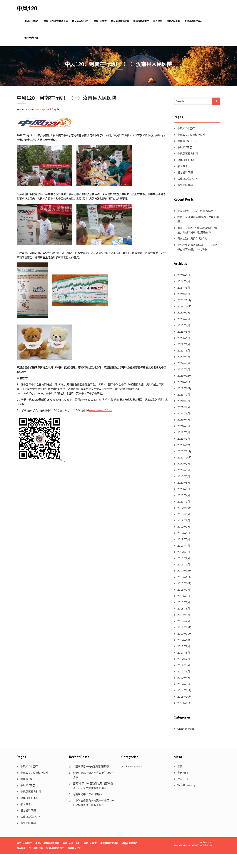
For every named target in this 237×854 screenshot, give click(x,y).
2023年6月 (183, 325)
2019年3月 (183, 551)
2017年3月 (183, 684)
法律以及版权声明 (193, 21)
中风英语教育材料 (120, 21)
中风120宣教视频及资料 (56, 21)
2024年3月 (183, 287)
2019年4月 (183, 545)
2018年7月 (183, 602)
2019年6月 (183, 533)
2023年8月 (183, 312)
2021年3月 (183, 426)
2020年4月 (183, 495)
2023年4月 (183, 337)
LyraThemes (206, 845)
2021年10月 (184, 388)
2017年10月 (184, 640)
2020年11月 (184, 451)
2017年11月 (184, 633)
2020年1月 (183, 501)
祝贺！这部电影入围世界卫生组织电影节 (198, 219)
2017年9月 (183, 646)
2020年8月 (183, 470)
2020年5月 (183, 488)
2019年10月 (184, 507)
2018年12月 (184, 570)
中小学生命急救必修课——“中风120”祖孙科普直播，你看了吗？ (198, 247)
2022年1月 (183, 369)
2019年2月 (183, 558)
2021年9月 (183, 394)
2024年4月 (183, 281)
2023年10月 (184, 306)
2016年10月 (184, 696)
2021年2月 (183, 432)
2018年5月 (183, 614)
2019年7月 (183, 526)
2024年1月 (183, 293)
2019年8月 (183, 520)
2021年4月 (183, 419)
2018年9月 (183, 589)
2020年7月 (183, 476)
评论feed (182, 779)
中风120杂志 (100, 21)
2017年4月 (183, 677)
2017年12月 (184, 627)
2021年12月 (184, 375)
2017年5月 (183, 671)
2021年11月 (184, 382)
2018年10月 (184, 583)
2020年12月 (184, 444)
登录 (180, 766)
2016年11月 (184, 690)
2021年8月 (183, 400)
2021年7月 (183, 407)
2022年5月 (183, 356)
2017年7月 (183, 658)
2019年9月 (183, 514)
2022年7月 (183, 344)
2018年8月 (183, 595)
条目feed (182, 772)
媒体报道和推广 (141, 21)
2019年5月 (183, 539)
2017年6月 (183, 665)
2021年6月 (183, 413)
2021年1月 (183, 438)
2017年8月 (183, 652)
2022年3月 (183, 363)
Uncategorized (43, 109)
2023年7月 (183, 319)
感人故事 (157, 21)
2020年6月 (183, 482)
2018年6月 (183, 608)
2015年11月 (184, 702)
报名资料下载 (173, 21)
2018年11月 (184, 577)
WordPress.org (186, 785)
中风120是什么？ (80, 21)
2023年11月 (184, 300)
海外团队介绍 (31, 37)
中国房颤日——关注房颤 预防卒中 (196, 210)
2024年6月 (183, 275)
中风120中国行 (31, 21)
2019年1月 (183, 564)
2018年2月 (183, 621)
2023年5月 (183, 331)
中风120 (27, 8)
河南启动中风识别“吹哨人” (192, 238)
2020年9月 (183, 463)
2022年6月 (183, 350)
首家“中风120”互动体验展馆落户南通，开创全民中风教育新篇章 (197, 230)
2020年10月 (184, 457)
